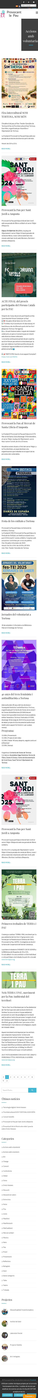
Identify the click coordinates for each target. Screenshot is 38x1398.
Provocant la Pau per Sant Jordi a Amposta (18, 1122)
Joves (5, 1214)
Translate (33, 8)
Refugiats (6, 1266)
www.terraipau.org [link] (8, 959)
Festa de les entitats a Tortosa (18, 521)
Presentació (7, 1257)
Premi (5, 1252)
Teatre (5, 1285)
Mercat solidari (8, 1233)
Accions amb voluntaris (11, 1152)
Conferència (7, 1171)
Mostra (5, 1238)
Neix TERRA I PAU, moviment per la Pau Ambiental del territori (18, 996)
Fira (4, 1209)
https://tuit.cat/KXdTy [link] (9, 357)
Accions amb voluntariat (11, 1147)
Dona (5, 1180)
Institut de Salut (15, 1322)
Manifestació (7, 1223)
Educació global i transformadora (21, 1310)
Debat (5, 1176)
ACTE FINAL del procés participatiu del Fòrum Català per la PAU (18, 305)
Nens (5, 1242)
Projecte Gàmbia (16, 1345)
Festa (5, 1204)
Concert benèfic (8, 1117)
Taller (5, 1280)
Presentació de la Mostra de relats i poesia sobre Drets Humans (17, 1127)
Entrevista (6, 1199)
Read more (6, 148)
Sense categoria (8, 1276)
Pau (4, 1247)
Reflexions (7, 1261)
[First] (3, 1077)
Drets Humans (8, 1185)
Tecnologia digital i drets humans (14, 1107)
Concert (6, 1166)
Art (4, 1157)
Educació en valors (9, 1195)
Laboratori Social (16, 1333)
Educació (6, 1190)
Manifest (6, 1218)
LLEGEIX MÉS (7, 1395)
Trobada (6, 1290)
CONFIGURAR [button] (19, 1395)
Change (5, 1161)
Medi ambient (8, 1228)
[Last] (7, 1081)
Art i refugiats (15, 1356)
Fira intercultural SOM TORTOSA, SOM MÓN (19, 1112)
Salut (5, 1271)
